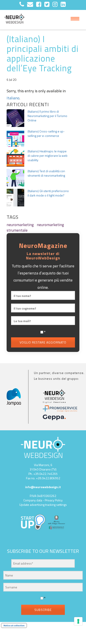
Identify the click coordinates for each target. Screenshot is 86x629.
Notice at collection (14, 625)
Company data (32, 500)
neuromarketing (20, 225)
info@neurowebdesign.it (43, 487)
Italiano (13, 98)
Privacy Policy (54, 500)
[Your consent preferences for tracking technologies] (78, 621)
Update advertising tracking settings (43, 504)
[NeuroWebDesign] (14, 20)
